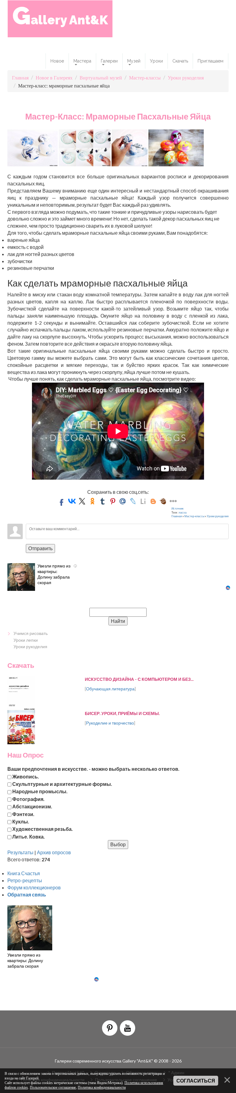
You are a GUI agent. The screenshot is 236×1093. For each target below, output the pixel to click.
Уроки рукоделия (218, 516)
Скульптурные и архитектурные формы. (62, 784)
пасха (183, 512)
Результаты (20, 852)
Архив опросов (54, 852)
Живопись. (25, 776)
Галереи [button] (109, 61)
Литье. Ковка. (28, 836)
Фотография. (28, 799)
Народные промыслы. (40, 791)
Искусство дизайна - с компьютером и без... (139, 679)
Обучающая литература (110, 688)
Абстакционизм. (32, 806)
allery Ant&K (60, 15)
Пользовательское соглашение (53, 1087)
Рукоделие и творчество (110, 722)
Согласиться (195, 1080)
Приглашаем (210, 61)
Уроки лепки (26, 640)
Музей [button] (133, 61)
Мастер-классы (194, 516)
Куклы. (20, 821)
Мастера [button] (82, 61)
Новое (57, 61)
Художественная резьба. (42, 829)
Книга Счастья (23, 873)
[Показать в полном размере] (32, 147)
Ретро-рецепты (24, 880)
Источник (177, 508)
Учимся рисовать (31, 633)
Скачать (180, 61)
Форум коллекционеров (34, 887)
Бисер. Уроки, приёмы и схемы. (122, 713)
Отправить (40, 548)
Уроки (156, 61)
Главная (176, 516)
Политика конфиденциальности (102, 1087)
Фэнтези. (23, 814)
